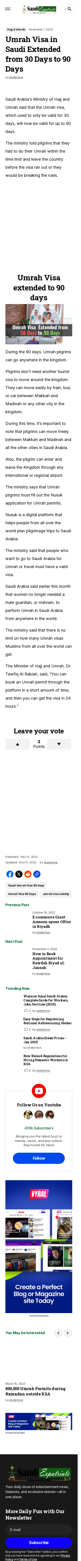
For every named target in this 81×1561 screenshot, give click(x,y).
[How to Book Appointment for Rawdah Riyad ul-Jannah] (18, 959)
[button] (7, 9)
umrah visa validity (56, 894)
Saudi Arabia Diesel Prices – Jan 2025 (44, 1040)
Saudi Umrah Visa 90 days (26, 885)
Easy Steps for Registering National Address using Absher (47, 1021)
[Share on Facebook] (9, 874)
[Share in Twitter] (18, 874)
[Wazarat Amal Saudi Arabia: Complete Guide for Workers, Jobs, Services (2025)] (12, 1001)
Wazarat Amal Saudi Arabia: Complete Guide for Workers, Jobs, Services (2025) (45, 1000)
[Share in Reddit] (27, 874)
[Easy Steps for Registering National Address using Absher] (12, 1024)
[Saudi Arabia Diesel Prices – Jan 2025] (12, 1043)
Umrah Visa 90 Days (22, 894)
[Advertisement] (40, 223)
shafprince (43, 1010)
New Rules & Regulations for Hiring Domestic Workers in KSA (45, 1060)
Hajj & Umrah (16, 29)
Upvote (17, 744)
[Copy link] (36, 874)
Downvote (59, 744)
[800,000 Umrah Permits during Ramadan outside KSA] (38, 1359)
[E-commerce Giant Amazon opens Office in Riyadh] (18, 923)
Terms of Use (28, 1559)
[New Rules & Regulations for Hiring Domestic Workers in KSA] (12, 1061)
